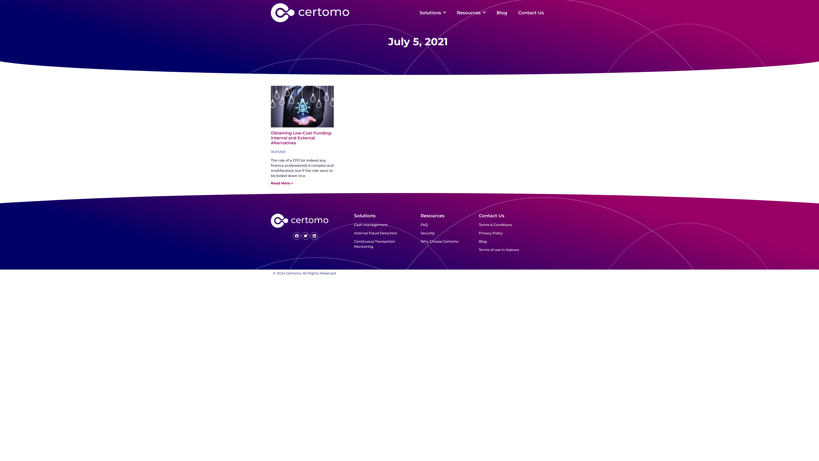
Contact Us (531, 12)
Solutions (430, 12)
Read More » (282, 183)
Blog (502, 12)
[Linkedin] (314, 236)
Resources (469, 12)
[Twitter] (305, 236)
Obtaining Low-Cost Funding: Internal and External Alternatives (301, 137)
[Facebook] (297, 236)
